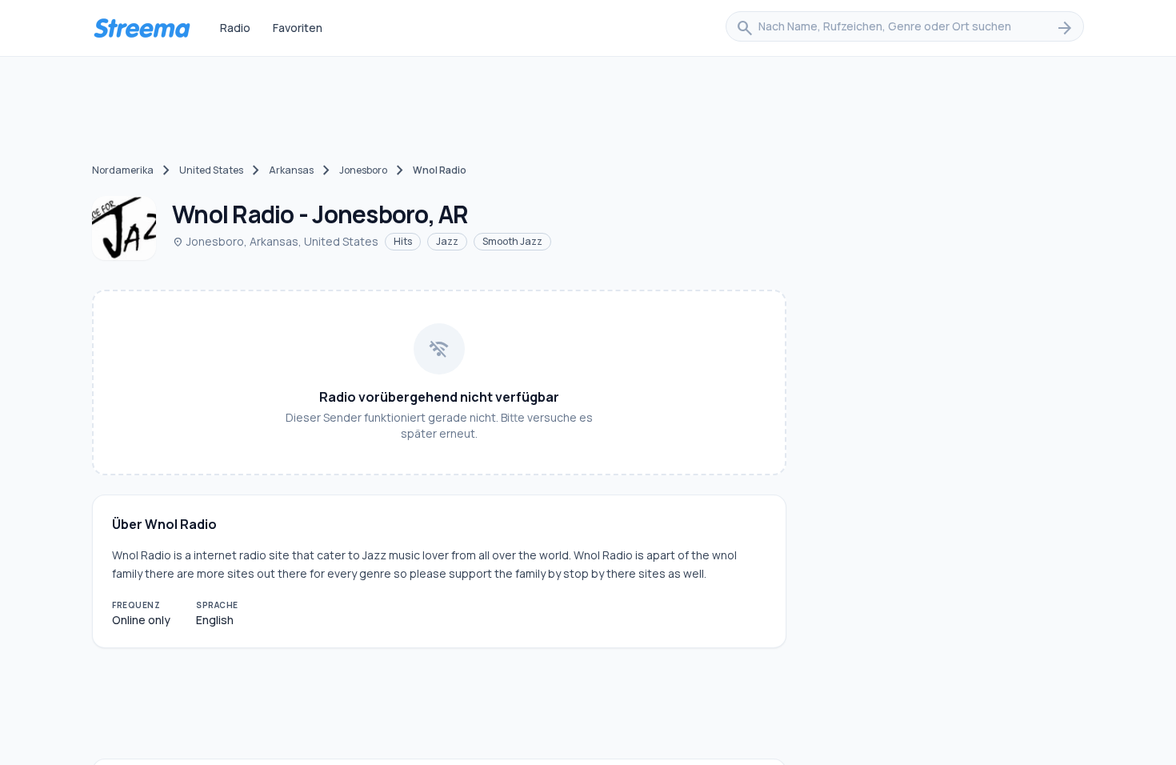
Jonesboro (363, 170)
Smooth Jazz (512, 241)
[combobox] (905, 28)
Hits (403, 241)
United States (211, 170)
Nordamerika (123, 170)
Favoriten (297, 27)
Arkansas (291, 170)
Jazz (447, 241)
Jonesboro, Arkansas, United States (275, 241)
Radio (235, 27)
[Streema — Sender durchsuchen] (141, 28)
